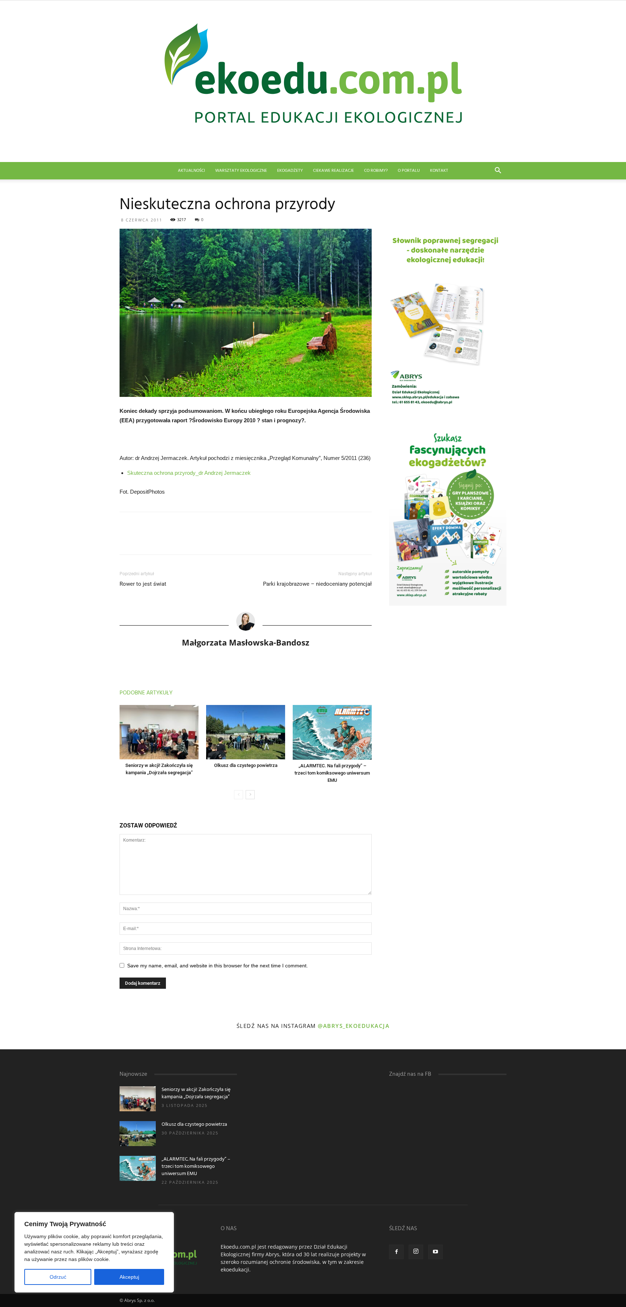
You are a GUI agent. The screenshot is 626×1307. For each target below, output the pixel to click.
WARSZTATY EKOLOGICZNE (241, 170)
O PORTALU (409, 170)
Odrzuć (58, 1277)
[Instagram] (416, 1252)
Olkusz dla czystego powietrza (245, 765)
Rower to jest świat (143, 584)
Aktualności (191, 170)
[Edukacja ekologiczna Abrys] (313, 81)
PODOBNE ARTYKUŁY (146, 693)
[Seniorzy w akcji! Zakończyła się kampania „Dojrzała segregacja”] (159, 732)
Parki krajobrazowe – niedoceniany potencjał (317, 584)
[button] (497, 171)
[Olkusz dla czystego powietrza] (245, 732)
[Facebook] (396, 1252)
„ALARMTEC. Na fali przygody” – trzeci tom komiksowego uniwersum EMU (332, 773)
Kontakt (439, 170)
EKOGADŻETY (290, 170)
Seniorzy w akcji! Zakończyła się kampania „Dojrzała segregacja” (196, 1093)
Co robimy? (376, 170)
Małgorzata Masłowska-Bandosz (245, 642)
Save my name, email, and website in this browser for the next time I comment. (217, 965)
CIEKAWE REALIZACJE (333, 170)
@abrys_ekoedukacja (353, 1025)
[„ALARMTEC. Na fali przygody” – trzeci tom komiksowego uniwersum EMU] (332, 732)
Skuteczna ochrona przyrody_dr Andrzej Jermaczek (189, 473)
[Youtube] (435, 1252)
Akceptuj (129, 1277)
